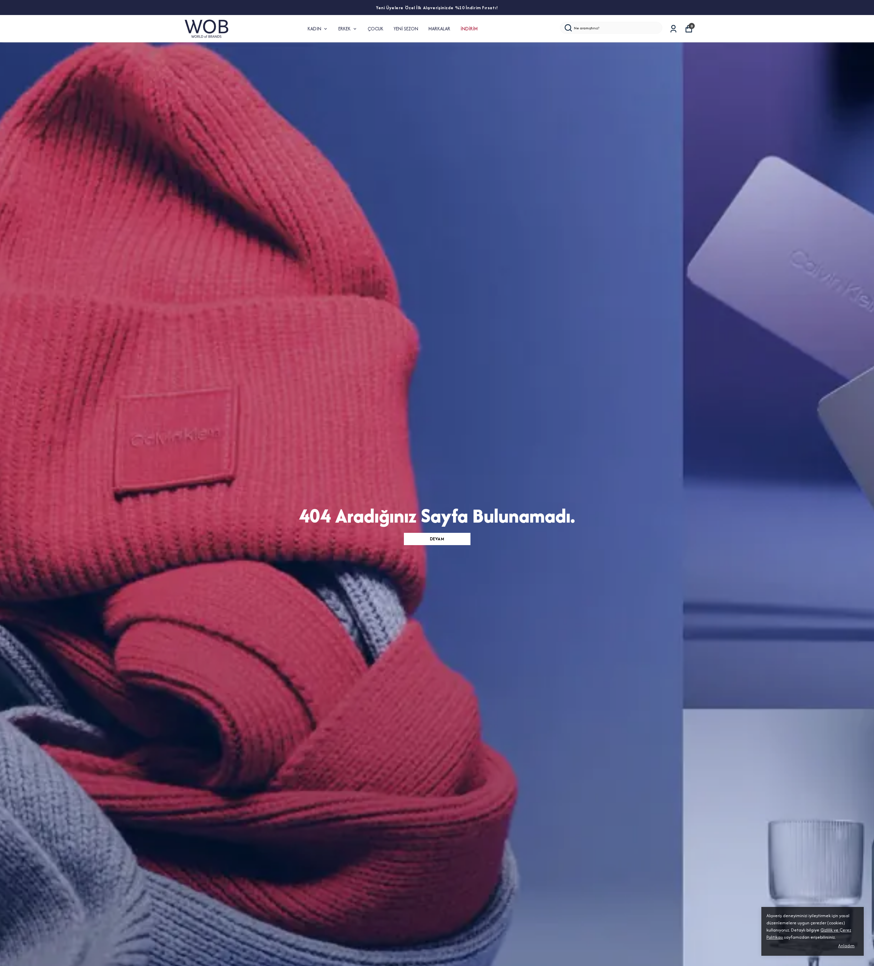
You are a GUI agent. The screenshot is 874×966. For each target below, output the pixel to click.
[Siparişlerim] (673, 29)
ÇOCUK (375, 28)
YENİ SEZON (406, 28)
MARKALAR (439, 28)
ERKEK (344, 28)
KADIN (314, 28)
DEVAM (437, 539)
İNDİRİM (469, 28)
